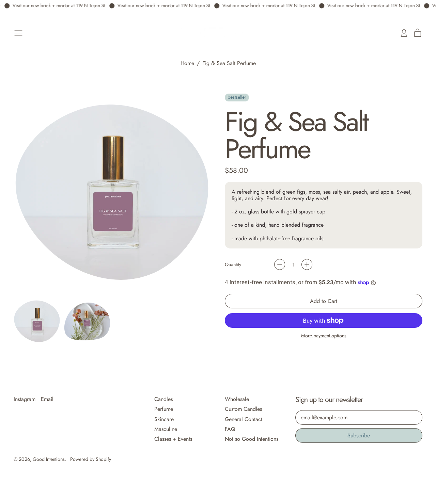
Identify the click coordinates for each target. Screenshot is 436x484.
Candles (163, 399)
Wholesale (237, 399)
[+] (306, 264)
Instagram (24, 399)
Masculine (165, 429)
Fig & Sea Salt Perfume (229, 63)
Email (47, 399)
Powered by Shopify (90, 459)
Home (187, 63)
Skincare (164, 419)
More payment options (323, 336)
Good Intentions (49, 459)
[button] (37, 321)
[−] (279, 264)
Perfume (163, 409)
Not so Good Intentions (251, 439)
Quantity (233, 265)
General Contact (243, 419)
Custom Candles (243, 409)
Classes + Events (173, 439)
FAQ (230, 429)
